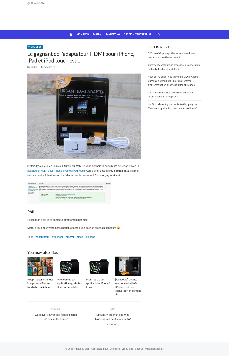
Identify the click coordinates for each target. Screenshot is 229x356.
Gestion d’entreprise (137, 34)
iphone (91, 237)
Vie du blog (35, 47)
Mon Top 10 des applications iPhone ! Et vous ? (98, 283)
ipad (80, 237)
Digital (97, 34)
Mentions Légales (154, 348)
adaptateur (43, 237)
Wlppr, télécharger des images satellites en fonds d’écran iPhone (40, 283)
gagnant (58, 237)
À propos (115, 348)
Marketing (113, 34)
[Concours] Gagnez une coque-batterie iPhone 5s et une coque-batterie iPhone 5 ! (128, 287)
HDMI (70, 237)
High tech (82, 34)
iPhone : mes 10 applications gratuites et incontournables (69, 283)
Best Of (139, 348)
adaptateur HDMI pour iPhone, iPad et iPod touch (56, 170)
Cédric (34, 67)
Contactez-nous (99, 348)
